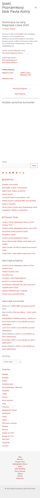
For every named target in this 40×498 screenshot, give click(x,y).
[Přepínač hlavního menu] (36, 7)
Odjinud (20, 473)
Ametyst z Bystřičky (9, 204)
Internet (5, 397)
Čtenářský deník (7, 384)
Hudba (4, 394)
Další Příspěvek (20, 94)
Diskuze (12, 29)
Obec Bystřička (20, 469)
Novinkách (20, 34)
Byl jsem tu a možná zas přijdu (12, 281)
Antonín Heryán (7, 194)
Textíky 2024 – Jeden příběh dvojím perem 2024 (18, 253)
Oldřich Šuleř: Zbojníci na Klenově (13, 191)
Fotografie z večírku (9, 235)
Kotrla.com (20, 478)
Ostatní (4, 420)
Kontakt (20, 476)
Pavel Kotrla (6, 321)
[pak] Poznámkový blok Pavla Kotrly (16, 7)
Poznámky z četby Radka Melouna (14, 278)
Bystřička (8, 179)
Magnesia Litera (7, 78)
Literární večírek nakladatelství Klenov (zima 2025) (19, 228)
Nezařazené (6, 413)
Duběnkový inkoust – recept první (24, 318)
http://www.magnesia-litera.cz (12, 53)
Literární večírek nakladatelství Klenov (15, 238)
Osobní (4, 416)
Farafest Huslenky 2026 (10, 271)
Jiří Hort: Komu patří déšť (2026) (13, 294)
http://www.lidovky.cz (9, 60)
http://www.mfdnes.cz (9, 62)
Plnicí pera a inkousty (9, 423)
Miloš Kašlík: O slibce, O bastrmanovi (14, 188)
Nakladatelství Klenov (9, 410)
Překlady (5, 426)
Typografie (5, 442)
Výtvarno (5, 446)
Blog (20, 457)
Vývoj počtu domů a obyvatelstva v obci (16, 197)
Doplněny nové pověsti (10, 184)
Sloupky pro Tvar (8, 436)
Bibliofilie (5, 374)
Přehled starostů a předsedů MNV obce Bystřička (19, 201)
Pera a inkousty (20, 471)
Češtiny (4, 381)
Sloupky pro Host (8, 433)
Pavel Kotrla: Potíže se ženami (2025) (15, 231)
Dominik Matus (7, 318)
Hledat (4, 162)
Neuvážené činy (7, 275)
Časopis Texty (11, 217)
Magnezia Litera (7, 73)
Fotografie (5, 390)
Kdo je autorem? (7, 400)
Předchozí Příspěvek (20, 88)
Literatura (5, 407)
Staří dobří (5, 439)
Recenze (5, 429)
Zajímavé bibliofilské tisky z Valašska (14, 291)
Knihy (4, 403)
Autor (20, 466)
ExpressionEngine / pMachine (12, 387)
